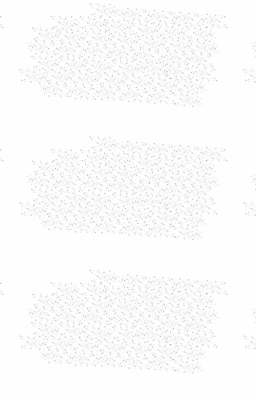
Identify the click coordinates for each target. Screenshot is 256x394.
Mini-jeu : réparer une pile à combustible (117, 204)
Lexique (156, 365)
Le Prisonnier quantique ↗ (77, 151)
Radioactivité (78, 84)
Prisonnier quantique (126, 217)
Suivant (185, 348)
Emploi (157, 6)
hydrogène (106, 221)
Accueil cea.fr (180, 31)
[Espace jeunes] (92, 24)
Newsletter (166, 365)
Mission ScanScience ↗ (79, 161)
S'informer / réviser (95, 35)
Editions (74, 119)
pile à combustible (173, 221)
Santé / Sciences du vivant (81, 102)
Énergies (76, 68)
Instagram (180, 365)
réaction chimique (174, 217)
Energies (126, 51)
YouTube (183, 365)
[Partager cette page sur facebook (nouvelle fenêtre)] (146, 78)
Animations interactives (76, 54)
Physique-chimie (81, 96)
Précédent (104, 348)
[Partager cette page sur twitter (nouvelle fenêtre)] (117, 81)
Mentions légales (72, 365)
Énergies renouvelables (79, 78)
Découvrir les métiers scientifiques (152, 35)
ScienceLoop (77, 143)
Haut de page (243, 339)
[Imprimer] (102, 78)
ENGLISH (187, 6)
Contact (154, 31)
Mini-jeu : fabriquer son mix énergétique (117, 207)
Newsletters (122, 31)
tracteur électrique (125, 221)
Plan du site (118, 365)
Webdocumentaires (81, 137)
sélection (155, 221)
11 (164, 348)
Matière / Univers (81, 108)
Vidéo (99, 51)
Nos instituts (132, 6)
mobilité (143, 221)
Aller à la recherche (183, 13)
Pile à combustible (138, 51)
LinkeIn (186, 365)
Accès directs (169, 6)
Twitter (177, 365)
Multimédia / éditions (120, 35)
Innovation (120, 6)
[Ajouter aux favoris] (116, 78)
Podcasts (75, 131)
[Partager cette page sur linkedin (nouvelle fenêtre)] (158, 81)
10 (159, 348)
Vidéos (97, 46)
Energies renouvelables (113, 51)
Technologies (78, 113)
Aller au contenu (154, 13)
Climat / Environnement (80, 90)
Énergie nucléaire (81, 72)
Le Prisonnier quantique (202, 31)
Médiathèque (166, 31)
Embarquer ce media (181, 156)
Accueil (76, 46)
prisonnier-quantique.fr (144, 187)
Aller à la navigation (168, 13)
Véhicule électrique (154, 51)
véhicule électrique (151, 217)
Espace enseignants (139, 31)
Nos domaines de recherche (99, 6)
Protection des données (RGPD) (96, 365)
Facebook (174, 365)
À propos (80, 6)
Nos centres (146, 6)
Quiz (71, 125)
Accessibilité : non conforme (138, 365)
